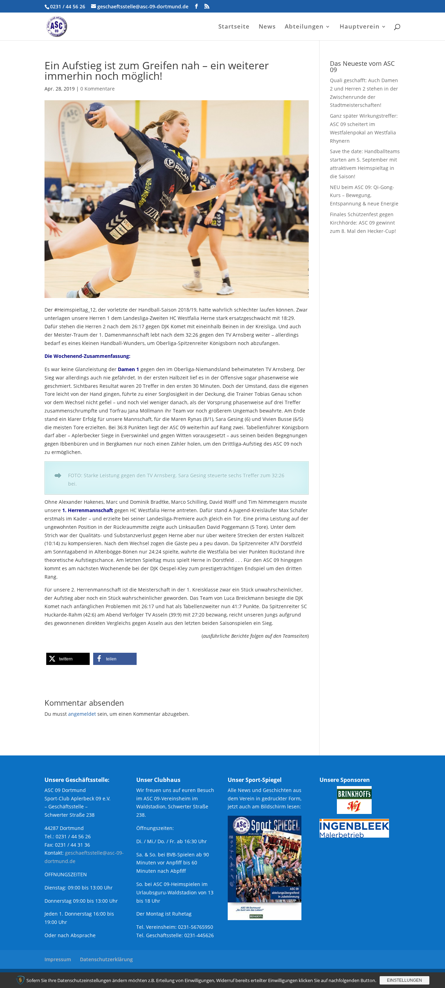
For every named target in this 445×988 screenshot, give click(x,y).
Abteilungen (304, 27)
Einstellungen (404, 980)
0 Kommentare (97, 88)
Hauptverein (360, 27)
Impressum (57, 959)
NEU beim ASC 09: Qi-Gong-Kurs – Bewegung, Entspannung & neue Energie (364, 195)
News (267, 27)
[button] (68, 659)
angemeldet (82, 714)
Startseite (234, 27)
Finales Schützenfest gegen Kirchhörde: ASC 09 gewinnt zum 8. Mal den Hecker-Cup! (363, 222)
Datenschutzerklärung (106, 959)
